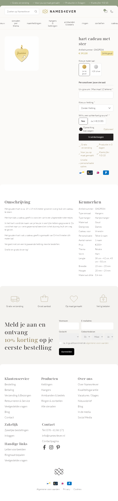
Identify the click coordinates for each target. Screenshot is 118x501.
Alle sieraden (48, 406)
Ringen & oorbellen (52, 400)
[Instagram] (51, 447)
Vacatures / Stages (88, 395)
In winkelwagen (96, 137)
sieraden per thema (16, 23)
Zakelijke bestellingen (17, 430)
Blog (7, 411)
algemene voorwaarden (97, 343)
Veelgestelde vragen (16, 406)
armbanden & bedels (69, 23)
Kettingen (46, 384)
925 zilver (96, 71)
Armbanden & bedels (53, 395)
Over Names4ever (88, 384)
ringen (85, 23)
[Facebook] (44, 447)
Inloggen (9, 435)
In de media (84, 411)
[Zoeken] (36, 11)
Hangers (46, 389)
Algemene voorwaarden (48, 489)
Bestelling (10, 384)
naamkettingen (34, 23)
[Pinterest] (58, 447)
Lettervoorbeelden (15, 449)
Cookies (77, 489)
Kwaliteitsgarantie (88, 389)
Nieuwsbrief (85, 400)
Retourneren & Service (17, 400)
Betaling (9, 389)
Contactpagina (50, 441)
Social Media (85, 417)
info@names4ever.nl (53, 435)
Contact (9, 417)
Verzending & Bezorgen (18, 395)
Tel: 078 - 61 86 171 (53, 430)
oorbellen (99, 23)
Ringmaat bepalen (15, 454)
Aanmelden (66, 351)
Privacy (66, 489)
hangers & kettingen (52, 23)
